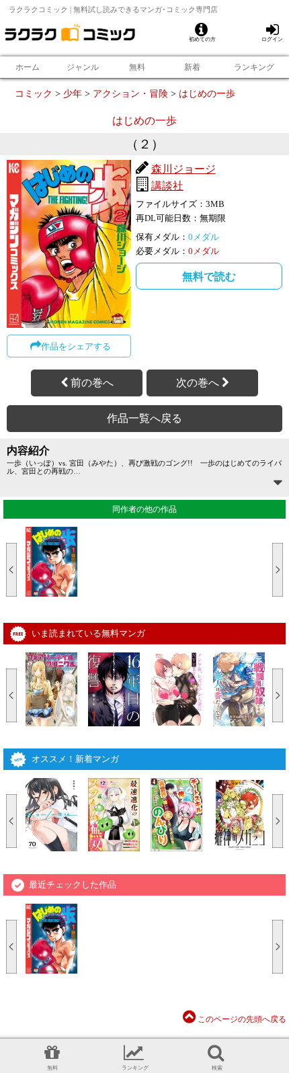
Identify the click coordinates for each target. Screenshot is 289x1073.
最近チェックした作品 (72, 884)
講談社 (167, 185)
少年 (72, 93)
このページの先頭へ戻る (241, 1019)
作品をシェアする (76, 346)
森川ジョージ (183, 169)
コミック (33, 93)
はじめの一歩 (207, 93)
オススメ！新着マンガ (75, 759)
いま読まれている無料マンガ (88, 633)
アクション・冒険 (130, 93)
